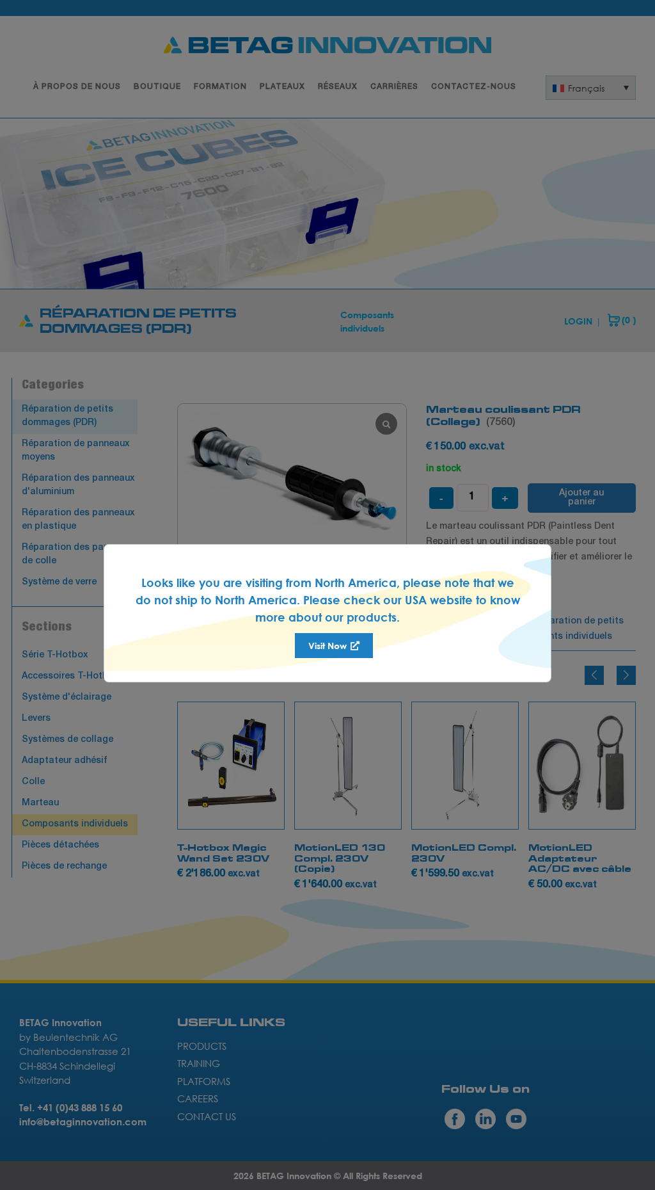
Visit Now (328, 645)
